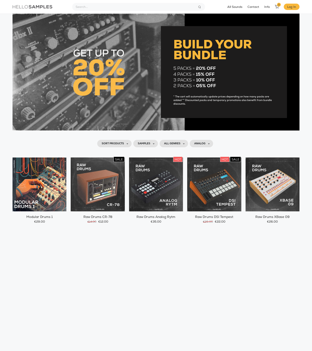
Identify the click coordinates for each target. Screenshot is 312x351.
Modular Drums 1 (39, 217)
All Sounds (234, 7)
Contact (253, 7)
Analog (199, 143)
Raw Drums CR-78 (97, 217)
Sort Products (113, 143)
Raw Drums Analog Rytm (155, 217)
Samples (144, 143)
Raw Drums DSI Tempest (214, 217)
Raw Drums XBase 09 (272, 217)
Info (267, 7)
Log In (291, 7)
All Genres (172, 143)
